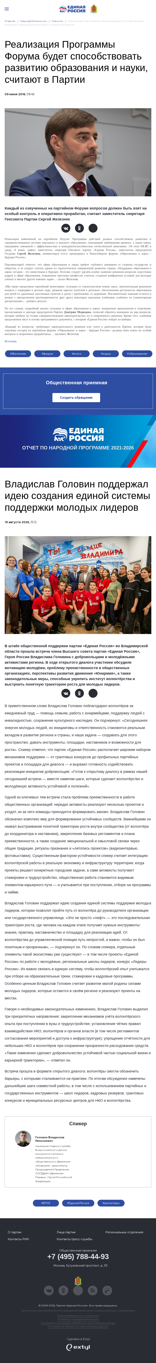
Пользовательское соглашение (78, 1315)
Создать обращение (76, 398)
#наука (106, 353)
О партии (14, 1232)
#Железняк (18, 353)
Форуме (64, 239)
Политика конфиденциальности (78, 1319)
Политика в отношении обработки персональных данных (78, 1322)
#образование (137, 353)
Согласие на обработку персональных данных (78, 1326)
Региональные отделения (124, 1232)
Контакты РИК (18, 1239)
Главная (10, 21)
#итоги (76, 353)
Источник (11, 341)
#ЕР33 (45, 1203)
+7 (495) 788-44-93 (78, 1256)
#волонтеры (111, 1203)
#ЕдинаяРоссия (78, 1203)
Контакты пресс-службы (74, 1239)
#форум (47, 353)
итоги (64, 253)
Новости (57, 21)
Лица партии (66, 1232)
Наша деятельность (33, 21)
